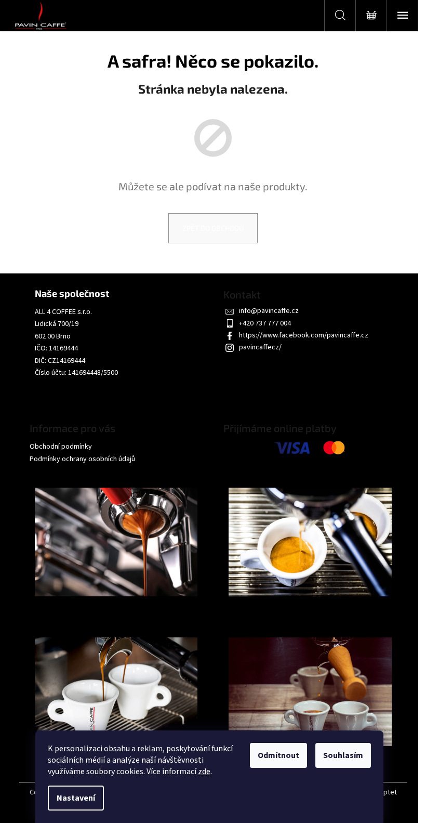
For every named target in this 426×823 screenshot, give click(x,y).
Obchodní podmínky (61, 446)
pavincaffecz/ (260, 347)
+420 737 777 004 (265, 323)
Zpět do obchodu (213, 228)
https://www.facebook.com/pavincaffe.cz (303, 335)
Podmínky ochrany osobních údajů (82, 459)
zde (204, 771)
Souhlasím (343, 755)
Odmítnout (278, 755)
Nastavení (76, 798)
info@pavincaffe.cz (269, 311)
